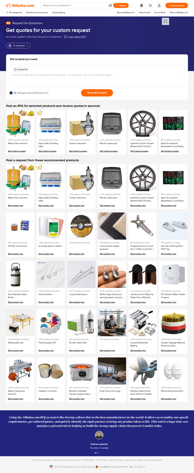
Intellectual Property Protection (67, 460)
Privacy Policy (88, 460)
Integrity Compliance (153, 460)
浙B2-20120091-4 (137, 467)
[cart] (151, 6)
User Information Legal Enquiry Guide (125, 460)
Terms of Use (102, 460)
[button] (110, 5)
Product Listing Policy (42, 460)
